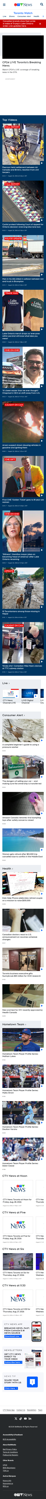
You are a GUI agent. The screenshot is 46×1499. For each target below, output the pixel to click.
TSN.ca (6, 1471)
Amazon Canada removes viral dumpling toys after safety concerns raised (21, 819)
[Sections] (4, 4)
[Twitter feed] (16, 1418)
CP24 (5, 1465)
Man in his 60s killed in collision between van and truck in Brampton (23, 280)
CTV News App (9, 1410)
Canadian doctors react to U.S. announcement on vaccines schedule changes (19, 937)
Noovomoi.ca (8, 1483)
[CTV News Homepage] (23, 4)
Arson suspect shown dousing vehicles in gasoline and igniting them (21, 446)
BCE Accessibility (9, 1439)
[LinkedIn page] (30, 1418)
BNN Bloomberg (9, 1468)
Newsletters (31, 1410)
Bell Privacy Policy (10, 1449)
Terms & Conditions (10, 1452)
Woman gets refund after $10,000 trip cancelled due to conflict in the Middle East (22, 855)
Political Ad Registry (10, 1455)
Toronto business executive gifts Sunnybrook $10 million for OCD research (21, 974)
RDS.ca (5, 1486)
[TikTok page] (20, 1418)
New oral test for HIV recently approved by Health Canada (22, 1011)
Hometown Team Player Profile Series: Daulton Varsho (20, 1128)
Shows (12, 16)
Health (36, 16)
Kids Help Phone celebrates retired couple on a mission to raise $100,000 (22, 899)
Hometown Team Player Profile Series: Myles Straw (20, 1091)
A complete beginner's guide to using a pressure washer (20, 746)
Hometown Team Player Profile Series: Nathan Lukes (20, 1055)
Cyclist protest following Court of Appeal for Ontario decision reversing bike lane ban (22, 225)
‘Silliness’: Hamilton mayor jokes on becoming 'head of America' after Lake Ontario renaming (20, 556)
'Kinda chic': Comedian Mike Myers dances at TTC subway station (22, 667)
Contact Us (21, 1410)
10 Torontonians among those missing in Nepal (21, 612)
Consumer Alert (24, 16)
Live (4, 16)
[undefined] (18, 1193)
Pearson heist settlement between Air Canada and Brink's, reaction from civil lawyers (20, 169)
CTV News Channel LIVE (9, 701)
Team (40, 1410)
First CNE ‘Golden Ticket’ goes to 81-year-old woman (23, 501)
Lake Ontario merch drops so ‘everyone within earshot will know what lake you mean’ (21, 336)
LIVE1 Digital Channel (27, 701)
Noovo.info (7, 1481)
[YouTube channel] (25, 1418)
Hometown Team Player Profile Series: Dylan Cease (20, 1164)
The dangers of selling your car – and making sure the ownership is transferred (21, 782)
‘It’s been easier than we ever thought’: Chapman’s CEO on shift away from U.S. (21, 391)
